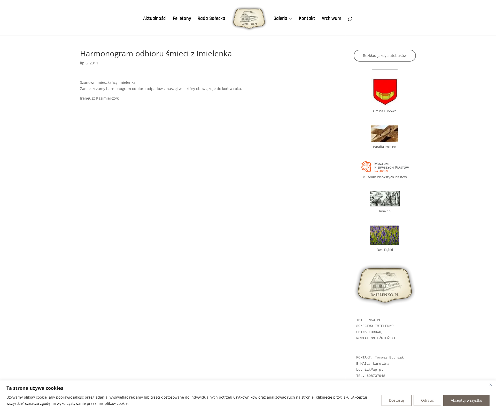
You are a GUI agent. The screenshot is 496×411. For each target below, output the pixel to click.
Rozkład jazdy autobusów (385, 55)
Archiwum (331, 19)
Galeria (280, 19)
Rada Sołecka (211, 19)
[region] (248, 395)
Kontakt (307, 19)
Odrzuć (427, 400)
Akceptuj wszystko (466, 400)
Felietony (182, 19)
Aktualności (154, 19)
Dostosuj (396, 400)
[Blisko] (490, 385)
